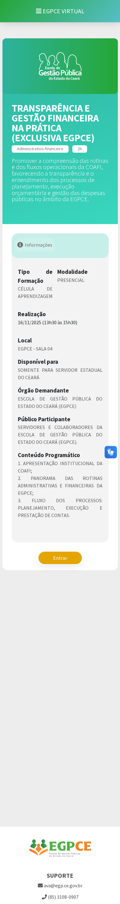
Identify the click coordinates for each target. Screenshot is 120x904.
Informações (38, 245)
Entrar (60, 558)
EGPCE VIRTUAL (63, 11)
